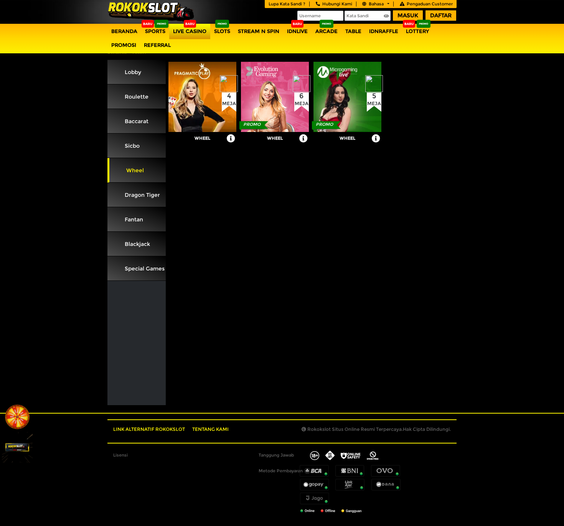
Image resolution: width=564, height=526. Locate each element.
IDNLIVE (297, 31)
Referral (157, 45)
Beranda (124, 31)
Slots (222, 31)
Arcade (326, 31)
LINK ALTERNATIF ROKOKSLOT (149, 429)
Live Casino (189, 31)
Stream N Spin (258, 31)
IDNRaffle (383, 31)
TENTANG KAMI (210, 429)
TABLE (353, 31)
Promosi (123, 45)
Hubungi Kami (337, 4)
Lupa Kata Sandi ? (287, 4)
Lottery (417, 31)
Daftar (441, 15)
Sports (155, 31)
